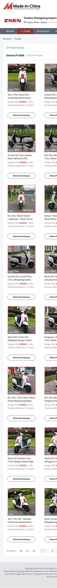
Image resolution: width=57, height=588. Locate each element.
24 (21, 551)
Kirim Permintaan (21, 115)
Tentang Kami (42, 31)
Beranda (10, 31)
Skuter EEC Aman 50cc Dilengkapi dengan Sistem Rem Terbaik (20, 340)
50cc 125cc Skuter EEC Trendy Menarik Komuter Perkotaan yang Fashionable (21, 97)
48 (34, 550)
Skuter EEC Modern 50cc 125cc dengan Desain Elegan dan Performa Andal (21, 461)
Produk (26, 31)
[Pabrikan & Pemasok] (22, 6)
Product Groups (16, 47)
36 (27, 550)
